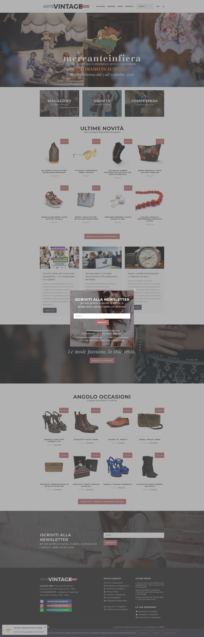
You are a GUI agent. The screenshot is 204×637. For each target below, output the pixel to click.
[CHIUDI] (135, 289)
